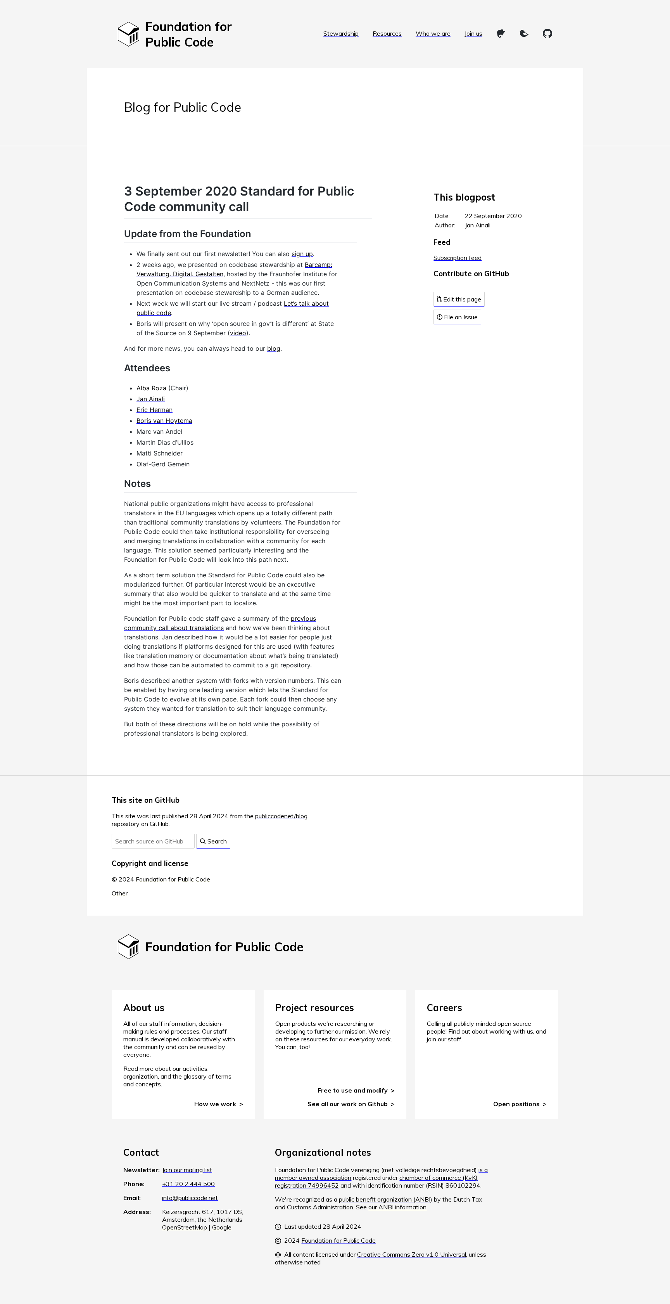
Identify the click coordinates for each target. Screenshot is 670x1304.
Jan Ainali (150, 399)
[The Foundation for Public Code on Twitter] (524, 33)
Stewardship (341, 33)
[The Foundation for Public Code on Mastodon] (501, 33)
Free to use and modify (353, 1090)
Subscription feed (457, 257)
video (238, 333)
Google (221, 1227)
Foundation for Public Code (173, 879)
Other (120, 893)
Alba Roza (151, 388)
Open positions (516, 1104)
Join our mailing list (187, 1170)
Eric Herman (154, 410)
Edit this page (461, 299)
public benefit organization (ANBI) (385, 1199)
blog (273, 348)
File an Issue (460, 317)
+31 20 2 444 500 (188, 1184)
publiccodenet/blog (281, 816)
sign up (302, 254)
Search (216, 841)
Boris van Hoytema (164, 420)
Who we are (433, 33)
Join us (473, 33)
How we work (215, 1104)
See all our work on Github (347, 1104)
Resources (387, 33)
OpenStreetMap (184, 1227)
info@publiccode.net (190, 1198)
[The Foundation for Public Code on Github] (547, 33)
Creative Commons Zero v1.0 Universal (411, 1254)
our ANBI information (397, 1207)
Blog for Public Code (182, 107)
